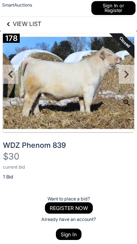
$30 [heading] (11, 156)
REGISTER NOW (69, 208)
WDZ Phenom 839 (34, 145)
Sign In (69, 234)
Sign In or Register (113, 8)
